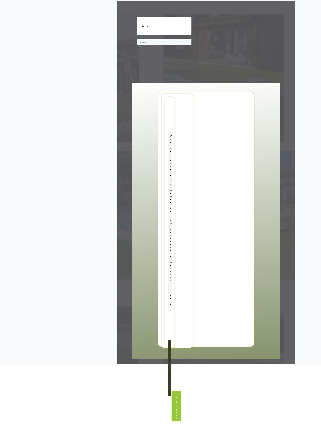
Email (140, 36)
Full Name (146, 26)
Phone (139, 47)
